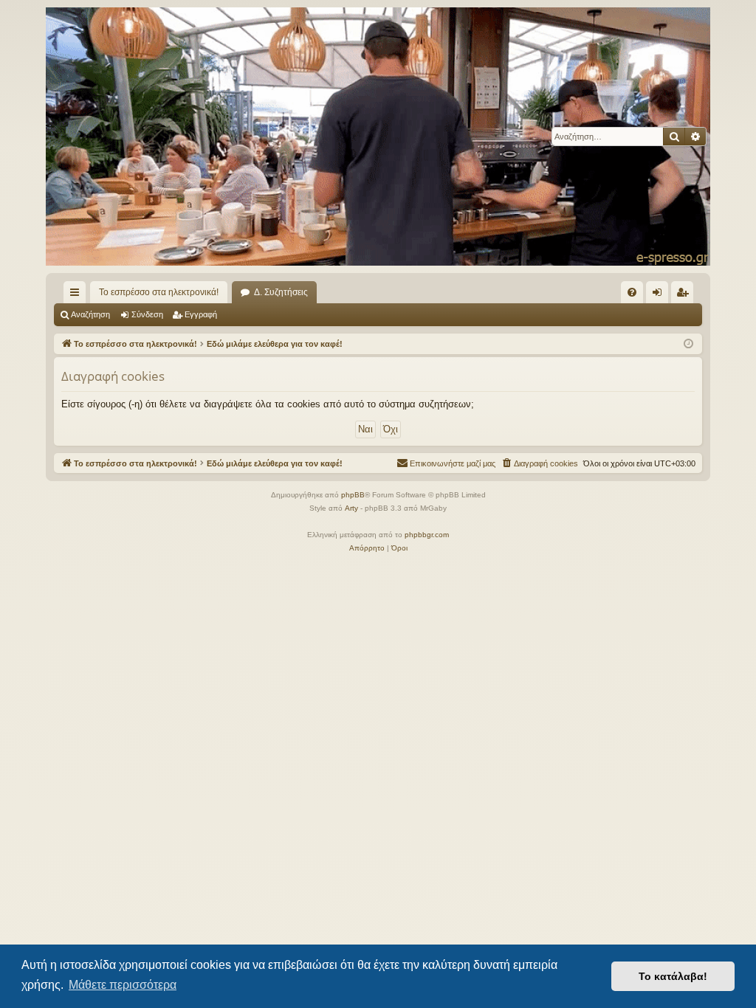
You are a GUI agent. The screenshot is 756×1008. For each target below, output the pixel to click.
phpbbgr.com (427, 535)
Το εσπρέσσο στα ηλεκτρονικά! (159, 292)
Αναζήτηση (90, 314)
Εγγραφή (201, 314)
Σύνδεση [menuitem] (660, 295)
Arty (351, 508)
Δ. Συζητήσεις (281, 292)
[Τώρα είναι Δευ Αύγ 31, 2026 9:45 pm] (688, 344)
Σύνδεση (147, 314)
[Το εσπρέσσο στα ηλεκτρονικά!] (378, 136)
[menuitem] (632, 292)
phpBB (353, 495)
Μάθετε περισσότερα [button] (122, 984)
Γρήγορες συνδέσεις (77, 295)
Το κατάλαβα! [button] (673, 976)
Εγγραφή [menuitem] (685, 295)
